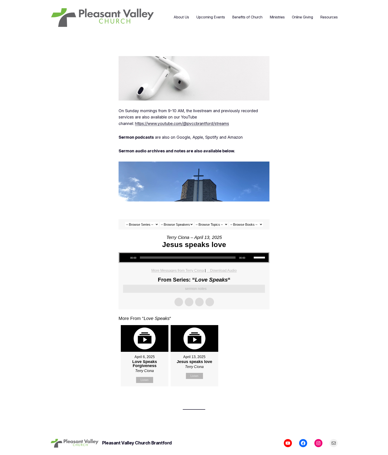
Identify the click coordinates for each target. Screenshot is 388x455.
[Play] (125, 257)
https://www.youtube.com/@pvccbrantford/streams (182, 123)
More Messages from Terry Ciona (177, 270)
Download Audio (223, 270)
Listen (144, 380)
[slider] (260, 257)
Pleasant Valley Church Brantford (137, 443)
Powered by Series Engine (252, 397)
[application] (194, 257)
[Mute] (250, 257)
